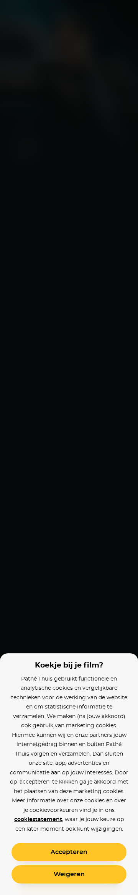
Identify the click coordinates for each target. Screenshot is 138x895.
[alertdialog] (69, 447)
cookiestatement (38, 819)
